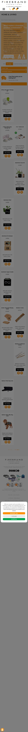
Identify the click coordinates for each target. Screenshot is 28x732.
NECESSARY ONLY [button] (14, 513)
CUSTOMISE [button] (14, 516)
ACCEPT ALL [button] (14, 519)
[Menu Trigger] (3, 9)
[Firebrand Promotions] (14, 4)
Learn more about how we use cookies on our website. (14, 510)
